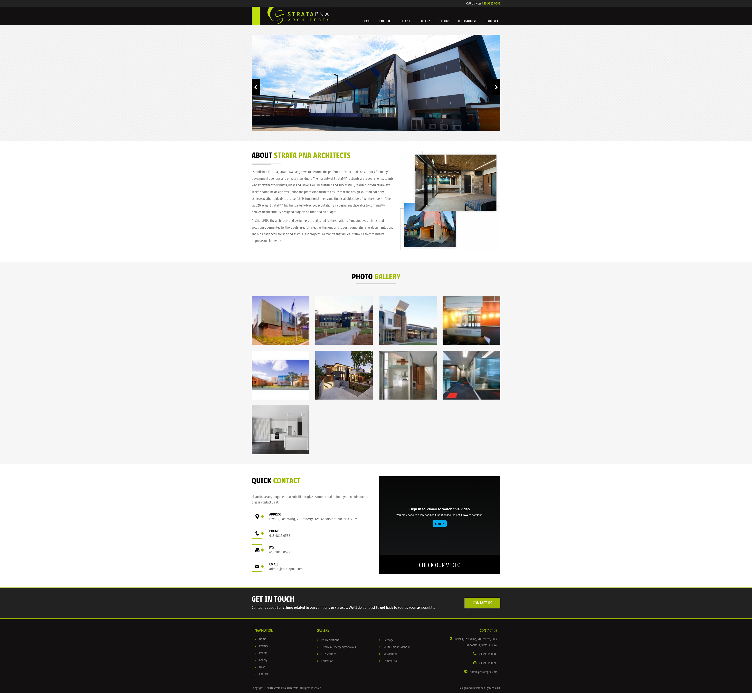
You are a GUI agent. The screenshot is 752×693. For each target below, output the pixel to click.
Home (262, 647)
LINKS (445, 21)
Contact (263, 681)
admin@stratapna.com (286, 576)
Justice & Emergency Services (338, 655)
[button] (434, 21)
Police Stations (330, 648)
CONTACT (492, 21)
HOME (367, 21)
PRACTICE (385, 21)
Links (262, 675)
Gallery (263, 668)
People (263, 661)
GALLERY (424, 21)
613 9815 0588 (491, 3)
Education (327, 668)
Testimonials (468, 21)
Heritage (388, 648)
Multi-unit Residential (396, 655)
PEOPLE (405, 21)
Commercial (390, 668)
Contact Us (482, 610)
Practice (263, 654)
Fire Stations (328, 662)
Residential (390, 662)
